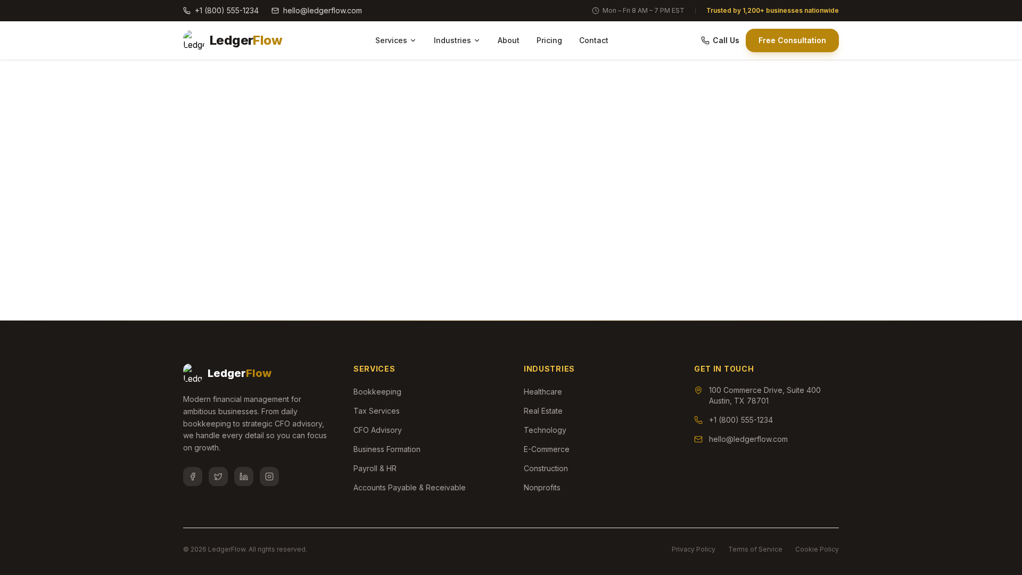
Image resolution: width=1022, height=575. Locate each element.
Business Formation (387, 449)
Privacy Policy (693, 549)
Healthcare (543, 391)
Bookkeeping (377, 391)
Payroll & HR (375, 468)
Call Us (726, 40)
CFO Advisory (377, 429)
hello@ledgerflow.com (322, 10)
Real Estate (543, 410)
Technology (545, 429)
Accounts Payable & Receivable (409, 487)
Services (391, 40)
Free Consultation (792, 40)
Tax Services (376, 410)
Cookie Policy (817, 549)
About (509, 40)
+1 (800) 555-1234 (227, 10)
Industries (452, 40)
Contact (593, 40)
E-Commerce (547, 449)
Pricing (549, 40)
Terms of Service (755, 549)
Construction (546, 468)
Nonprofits (542, 487)
